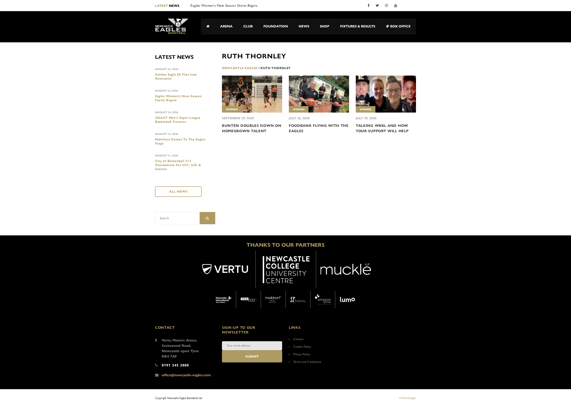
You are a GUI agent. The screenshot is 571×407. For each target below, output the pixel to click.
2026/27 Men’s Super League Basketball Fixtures (178, 120)
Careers (298, 339)
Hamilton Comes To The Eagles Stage (180, 141)
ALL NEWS (178, 191)
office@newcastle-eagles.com (186, 375)
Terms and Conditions (307, 362)
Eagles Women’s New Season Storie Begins (178, 98)
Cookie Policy (302, 347)
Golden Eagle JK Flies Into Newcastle (176, 76)
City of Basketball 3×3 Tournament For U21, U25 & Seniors (178, 165)
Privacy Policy (301, 354)
